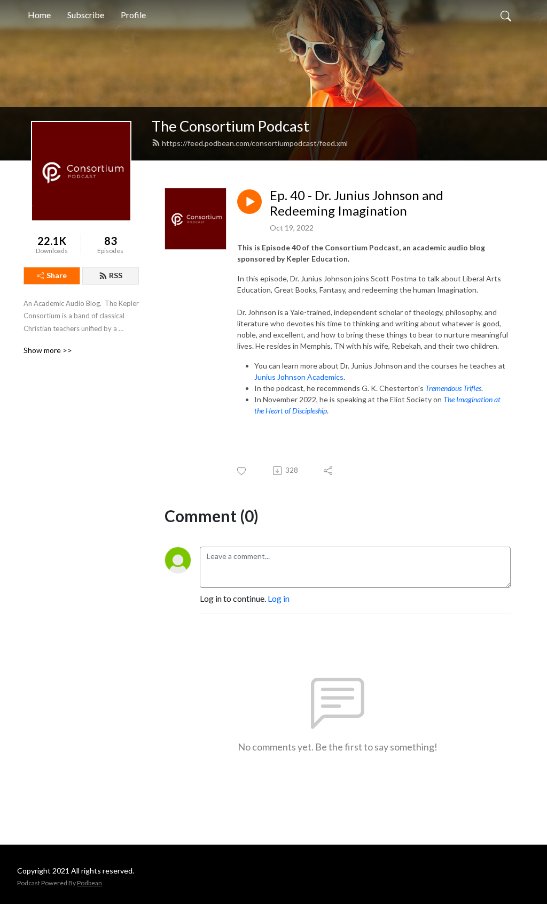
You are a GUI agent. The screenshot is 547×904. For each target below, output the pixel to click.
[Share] (329, 470)
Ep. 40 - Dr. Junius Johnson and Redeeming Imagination (356, 203)
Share (56, 275)
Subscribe (85, 15)
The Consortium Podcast (230, 126)
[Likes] (242, 471)
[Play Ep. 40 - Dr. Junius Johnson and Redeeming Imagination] (249, 201)
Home (39, 15)
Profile (133, 15)
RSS (115, 275)
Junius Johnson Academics (298, 376)
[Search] (505, 15)
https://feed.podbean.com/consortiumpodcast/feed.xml (255, 143)
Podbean (89, 883)
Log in (279, 598)
